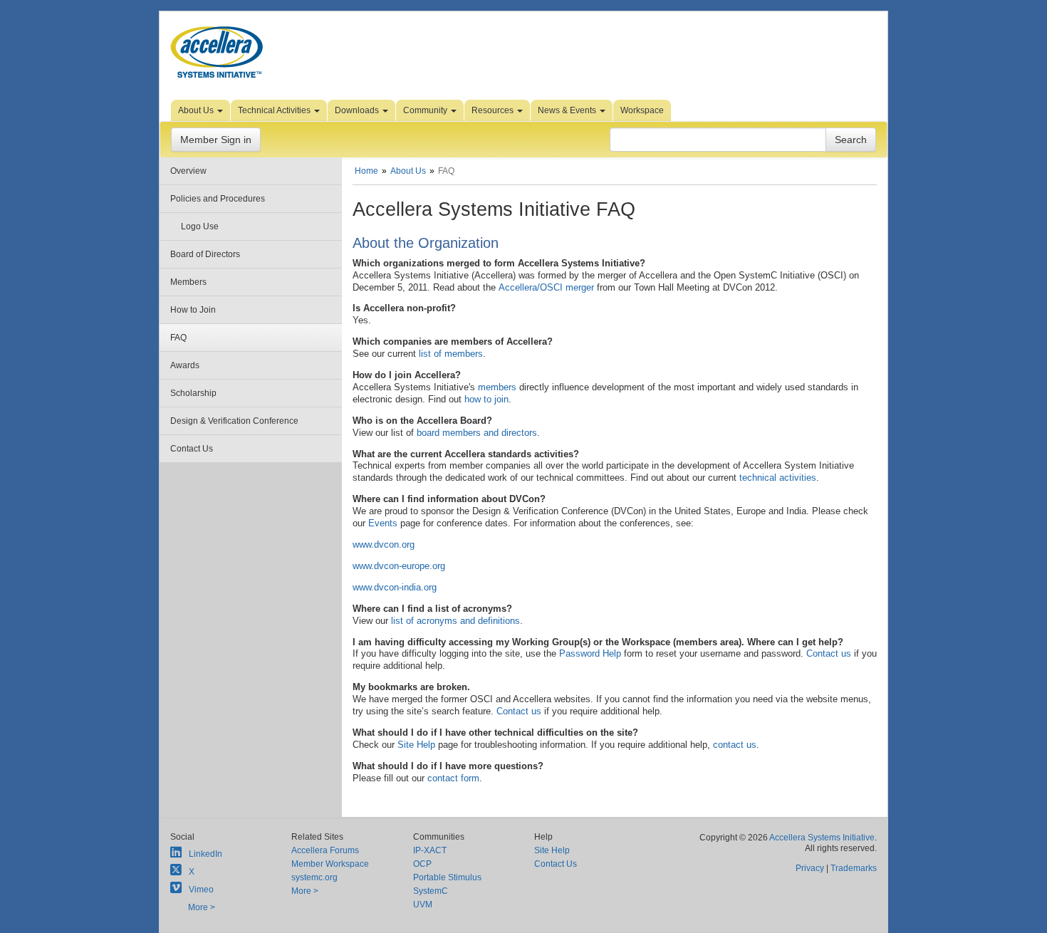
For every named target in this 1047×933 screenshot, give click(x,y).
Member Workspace (330, 864)
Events (382, 523)
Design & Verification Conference (234, 421)
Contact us (828, 653)
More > (201, 907)
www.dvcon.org (384, 544)
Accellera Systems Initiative (822, 838)
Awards (184, 365)
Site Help (416, 744)
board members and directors (477, 432)
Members (188, 282)
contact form (453, 778)
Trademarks (853, 868)
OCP (422, 864)
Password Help (590, 653)
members (497, 387)
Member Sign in (215, 139)
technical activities (777, 477)
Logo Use (200, 226)
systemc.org (314, 877)
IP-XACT (430, 850)
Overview (188, 171)
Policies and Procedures (217, 199)
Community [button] (426, 110)
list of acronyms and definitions (455, 620)
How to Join (193, 310)
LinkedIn (205, 854)
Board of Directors (205, 254)
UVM (422, 904)
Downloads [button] (358, 110)
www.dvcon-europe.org (399, 566)
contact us (734, 744)
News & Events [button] (568, 110)
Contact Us (191, 449)
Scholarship (193, 393)
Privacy (810, 868)
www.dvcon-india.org (395, 587)
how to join (486, 399)
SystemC (430, 891)
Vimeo (201, 890)
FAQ (178, 338)
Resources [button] (494, 110)
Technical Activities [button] (275, 110)
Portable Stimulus (447, 877)
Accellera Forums (325, 850)
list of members (451, 353)
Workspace (642, 110)
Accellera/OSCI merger (546, 287)
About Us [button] (197, 110)
